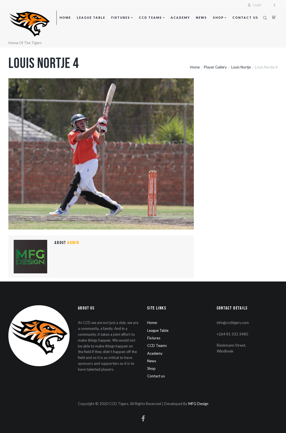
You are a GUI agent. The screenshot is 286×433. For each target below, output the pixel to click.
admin (73, 242)
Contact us (245, 17)
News (201, 17)
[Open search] (265, 18)
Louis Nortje (241, 67)
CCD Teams (150, 17)
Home (65, 17)
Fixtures (120, 17)
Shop (218, 17)
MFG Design (198, 403)
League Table (91, 17)
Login (257, 5)
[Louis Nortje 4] (101, 153)
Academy (180, 17)
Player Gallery (215, 67)
